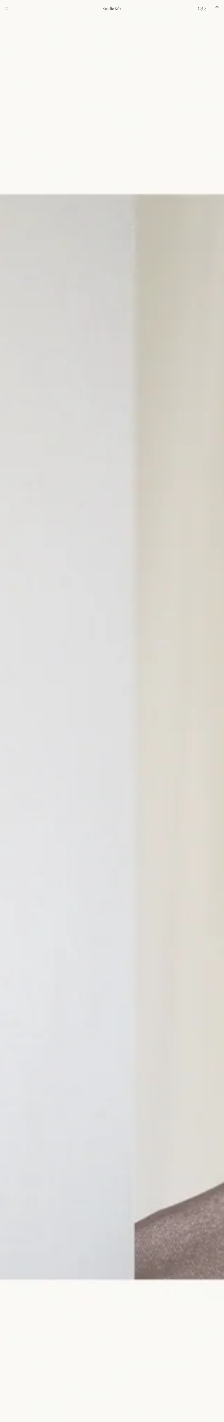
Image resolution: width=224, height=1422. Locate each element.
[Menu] (6, 8)
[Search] (200, 8)
